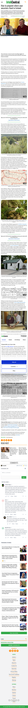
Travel (14, 698)
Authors (14, 657)
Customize (13, 366)
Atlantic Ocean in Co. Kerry (20, 374)
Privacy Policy (14, 671)
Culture (14, 695)
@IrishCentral (19, 16)
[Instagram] (15, 651)
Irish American (9, 437)
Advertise (14, 668)
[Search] (25, 2)
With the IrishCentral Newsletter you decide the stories (5, 456)
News (14, 687)
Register (14, 677)
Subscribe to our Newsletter (14, 645)
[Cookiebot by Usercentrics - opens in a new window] (21, 336)
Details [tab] (10, 339)
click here (18, 435)
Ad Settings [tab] (17, 339)
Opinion (14, 692)
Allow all (14, 362)
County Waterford (14, 245)
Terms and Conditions (14, 674)
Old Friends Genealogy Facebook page (11, 427)
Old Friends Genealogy (12, 424)
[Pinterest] (17, 651)
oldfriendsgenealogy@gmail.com (11, 426)
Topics (14, 660)
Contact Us (14, 665)
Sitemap (14, 680)
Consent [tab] (4, 339)
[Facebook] (10, 651)
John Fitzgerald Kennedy (19, 302)
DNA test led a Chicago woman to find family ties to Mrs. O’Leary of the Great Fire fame (14, 451)
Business (14, 689)
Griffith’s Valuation (22, 224)
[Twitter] (13, 651)
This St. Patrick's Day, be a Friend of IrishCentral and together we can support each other (23, 450)
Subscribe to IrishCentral (14, 120)
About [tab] (24, 339)
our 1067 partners (9, 346)
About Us (14, 663)
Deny (14, 370)
